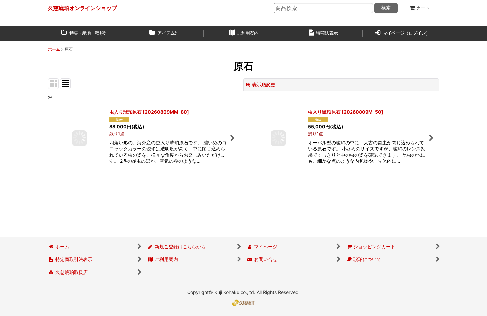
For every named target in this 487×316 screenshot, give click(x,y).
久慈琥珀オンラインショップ (82, 8)
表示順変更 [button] (263, 84)
